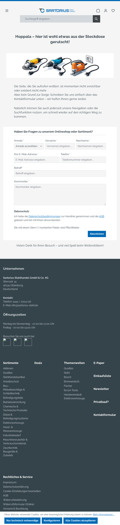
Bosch (67, 377)
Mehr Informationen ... (104, 514)
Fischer (68, 385)
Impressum (9, 482)
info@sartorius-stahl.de (25, 305)
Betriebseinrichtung (14, 402)
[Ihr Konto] (105, 11)
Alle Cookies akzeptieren (80, 520)
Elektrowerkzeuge (13, 422)
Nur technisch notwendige (22, 520)
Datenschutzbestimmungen (44, 216)
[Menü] (7, 11)
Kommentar (21, 181)
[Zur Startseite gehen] (57, 11)
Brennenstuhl (71, 381)
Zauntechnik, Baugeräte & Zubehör (10, 451)
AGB (101, 216)
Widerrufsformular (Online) (18, 504)
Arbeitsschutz (11, 381)
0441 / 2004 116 (22, 301)
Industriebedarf (12, 435)
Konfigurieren (52, 520)
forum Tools (71, 390)
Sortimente (10, 363)
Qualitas (7, 372)
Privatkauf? (101, 401)
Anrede (19, 140)
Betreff (18, 167)
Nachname (83, 140)
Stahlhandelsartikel (14, 377)
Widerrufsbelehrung (15, 499)
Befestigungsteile (13, 397)
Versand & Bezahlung (15, 508)
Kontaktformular (105, 414)
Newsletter (101, 389)
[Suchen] (96, 19)
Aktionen (8, 368)
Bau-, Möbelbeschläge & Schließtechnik (14, 389)
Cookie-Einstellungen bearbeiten (22, 491)
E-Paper (99, 363)
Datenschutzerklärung (16, 486)
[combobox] (56, 19)
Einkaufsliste (102, 376)
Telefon (65, 154)
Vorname (51, 140)
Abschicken (97, 233)
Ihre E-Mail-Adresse (26, 154)
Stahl (67, 372)
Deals (38, 363)
